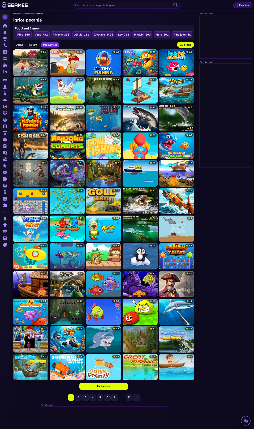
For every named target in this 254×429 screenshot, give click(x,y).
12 (129, 397)
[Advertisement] (104, 414)
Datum (33, 44)
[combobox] (127, 5)
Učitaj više (103, 386)
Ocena (19, 44)
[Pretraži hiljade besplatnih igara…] (175, 5)
